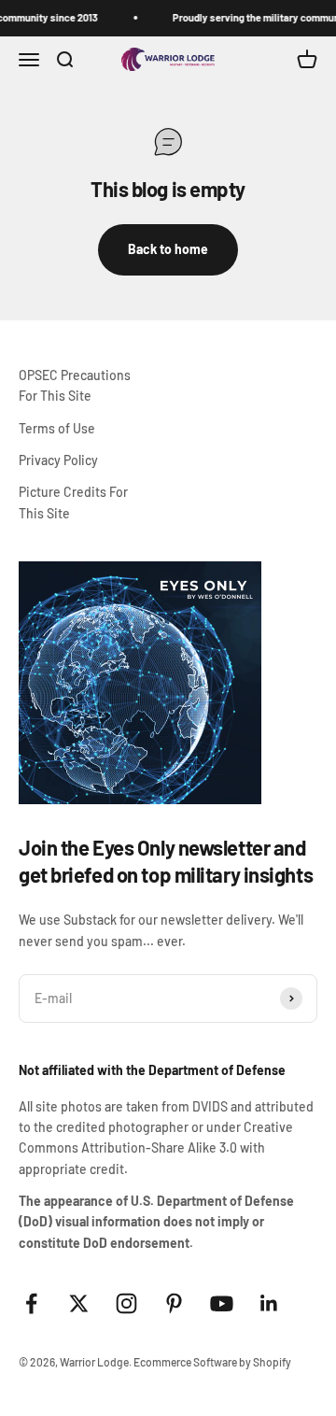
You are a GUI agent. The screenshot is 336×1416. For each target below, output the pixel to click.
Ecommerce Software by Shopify (212, 1361)
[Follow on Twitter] (78, 1303)
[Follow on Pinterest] (174, 1303)
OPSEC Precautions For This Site (75, 385)
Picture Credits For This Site (73, 502)
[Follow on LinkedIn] (269, 1303)
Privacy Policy (58, 460)
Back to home (168, 249)
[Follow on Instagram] (126, 1303)
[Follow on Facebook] (31, 1303)
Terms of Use (57, 428)
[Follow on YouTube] (221, 1303)
